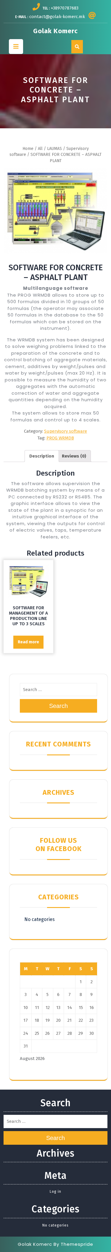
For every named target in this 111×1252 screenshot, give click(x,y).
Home (27, 148)
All (40, 148)
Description (41, 456)
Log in (55, 1191)
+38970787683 (64, 8)
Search (58, 706)
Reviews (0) (74, 456)
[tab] (42, 456)
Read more (28, 642)
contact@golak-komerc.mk (57, 16)
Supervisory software (65, 431)
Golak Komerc (55, 31)
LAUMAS (54, 148)
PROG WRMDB (60, 438)
